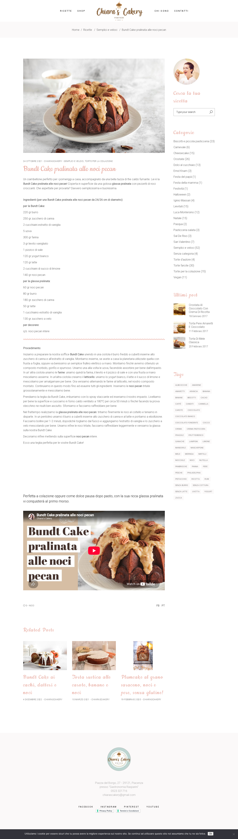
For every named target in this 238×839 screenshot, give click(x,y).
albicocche (181, 385)
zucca (178, 498)
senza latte (181, 491)
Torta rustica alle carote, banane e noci (91, 685)
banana (206, 391)
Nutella (203, 460)
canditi (190, 404)
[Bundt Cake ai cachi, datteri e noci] (45, 655)
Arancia (194, 391)
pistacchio (181, 479)
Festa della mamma (186, 182)
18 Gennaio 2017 (198, 316)
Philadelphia (194, 473)
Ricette (87, 29)
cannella (203, 404)
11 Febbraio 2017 (198, 331)
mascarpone (197, 448)
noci (31, 605)
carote (179, 410)
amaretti (180, 391)
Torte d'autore (182, 259)
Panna (195, 466)
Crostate (179, 159)
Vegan (177, 277)
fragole (179, 435)
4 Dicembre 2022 (32, 699)
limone (206, 441)
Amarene (196, 385)
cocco (206, 423)
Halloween (180, 194)
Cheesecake (181, 153)
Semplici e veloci (107, 29)
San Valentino (182, 241)
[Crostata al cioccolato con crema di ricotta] (179, 309)
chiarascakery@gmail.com (119, 795)
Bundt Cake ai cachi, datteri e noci (40, 685)
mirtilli (202, 454)
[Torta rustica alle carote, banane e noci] (94, 655)
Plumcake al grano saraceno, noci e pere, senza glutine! (142, 685)
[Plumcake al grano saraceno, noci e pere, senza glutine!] (143, 655)
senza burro (181, 485)
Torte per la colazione (99, 161)
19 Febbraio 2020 (131, 699)
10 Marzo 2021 (80, 699)
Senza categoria (184, 253)
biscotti (191, 398)
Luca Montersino (184, 212)
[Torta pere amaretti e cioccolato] (179, 327)
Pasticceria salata (184, 230)
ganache (179, 441)
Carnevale (180, 147)
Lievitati (178, 206)
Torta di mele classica (197, 340)
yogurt (208, 491)
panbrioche (181, 466)
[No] (233, 834)
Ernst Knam (180, 171)
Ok (210, 833)
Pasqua (178, 224)
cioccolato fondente (186, 423)
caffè (178, 404)
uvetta (195, 491)
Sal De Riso (180, 236)
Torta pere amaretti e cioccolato (201, 325)
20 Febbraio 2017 (198, 346)
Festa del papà (183, 176)
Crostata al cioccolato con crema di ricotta (199, 308)
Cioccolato (194, 410)
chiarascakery (53, 161)
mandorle (180, 448)
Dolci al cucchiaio (184, 165)
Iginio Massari (182, 200)
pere (205, 466)
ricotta (195, 479)
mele (177, 454)
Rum (207, 479)
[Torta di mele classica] (179, 343)
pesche (178, 473)
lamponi (193, 441)
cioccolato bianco (185, 416)
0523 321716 (119, 791)
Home (75, 29)
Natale (178, 218)
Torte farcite (181, 265)
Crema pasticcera (196, 429)
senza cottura (200, 485)
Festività (179, 188)
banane (179, 398)
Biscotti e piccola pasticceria (191, 141)
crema (178, 429)
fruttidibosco (196, 435)
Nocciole (180, 460)
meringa (189, 454)
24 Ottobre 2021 (32, 161)
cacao (204, 398)
